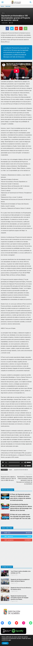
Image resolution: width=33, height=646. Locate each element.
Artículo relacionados (7, 490)
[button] (30, 2)
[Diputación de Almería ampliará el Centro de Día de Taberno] (5, 582)
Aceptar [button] (5, 643)
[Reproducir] (3, 462)
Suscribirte (28, 540)
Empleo (10, 469)
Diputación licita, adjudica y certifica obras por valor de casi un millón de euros (8, 478)
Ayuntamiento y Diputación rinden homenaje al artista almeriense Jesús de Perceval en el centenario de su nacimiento (24, 480)
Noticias (3, 13)
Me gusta (28, 532)
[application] (16, 462)
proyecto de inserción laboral (21, 469)
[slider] (29, 462)
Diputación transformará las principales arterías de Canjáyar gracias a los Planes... (19, 597)
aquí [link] (9, 640)
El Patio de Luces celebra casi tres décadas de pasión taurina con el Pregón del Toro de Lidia (20, 516)
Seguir (29, 536)
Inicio (2, 6)
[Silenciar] (25, 462)
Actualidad (5, 497)
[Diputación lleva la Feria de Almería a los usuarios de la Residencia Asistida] (5, 590)
